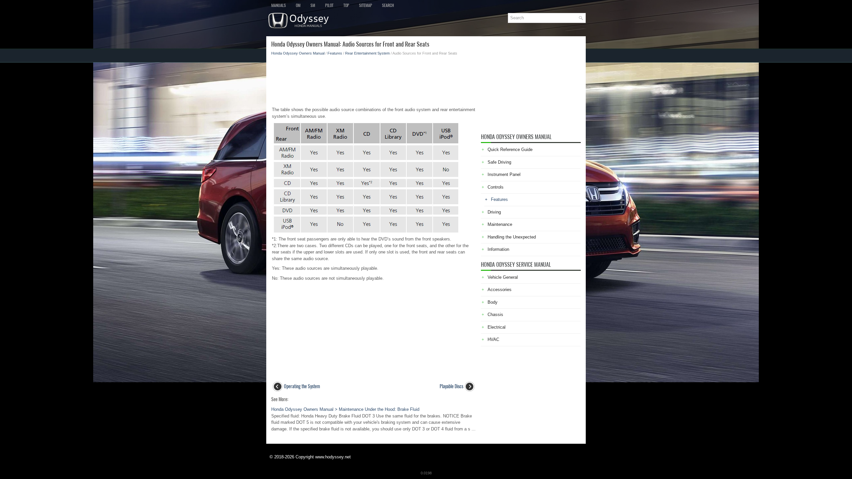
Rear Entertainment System (367, 53)
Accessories (500, 289)
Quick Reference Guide (510, 149)
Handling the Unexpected (512, 237)
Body (493, 302)
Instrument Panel (504, 174)
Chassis (495, 314)
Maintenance (500, 224)
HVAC (493, 339)
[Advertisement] (373, 79)
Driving (494, 212)
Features (334, 53)
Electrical (497, 327)
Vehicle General (503, 277)
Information (498, 249)
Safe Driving (499, 162)
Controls (496, 187)
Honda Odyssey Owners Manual (297, 53)
